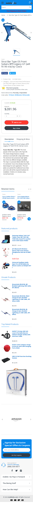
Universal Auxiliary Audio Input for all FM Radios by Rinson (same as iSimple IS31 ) (21, 265)
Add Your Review (6, 70)
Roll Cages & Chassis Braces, (17, 83)
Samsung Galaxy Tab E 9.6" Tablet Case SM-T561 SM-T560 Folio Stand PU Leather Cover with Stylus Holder (21, 238)
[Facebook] (12, 471)
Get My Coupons (17, 455)
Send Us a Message (13, 464)
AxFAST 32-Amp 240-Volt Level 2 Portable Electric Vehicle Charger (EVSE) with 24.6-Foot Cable (21, 333)
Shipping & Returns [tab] (24, 139)
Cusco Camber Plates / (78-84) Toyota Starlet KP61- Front (8, 197)
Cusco (3, 59)
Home (3, 15)
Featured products (9, 228)
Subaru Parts (20, 85)
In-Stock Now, (18, 81)
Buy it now (16, 128)
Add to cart (17, 122)
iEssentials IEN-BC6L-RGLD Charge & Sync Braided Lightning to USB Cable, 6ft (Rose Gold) (21, 298)
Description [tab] (9, 139)
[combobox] (16, 7)
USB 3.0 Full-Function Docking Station (21, 357)
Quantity (6, 113)
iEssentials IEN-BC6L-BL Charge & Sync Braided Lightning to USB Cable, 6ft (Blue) (21, 312)
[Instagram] (21, 471)
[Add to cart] (14, 218)
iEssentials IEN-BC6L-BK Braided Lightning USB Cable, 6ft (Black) (21, 286)
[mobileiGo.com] (11, 2)
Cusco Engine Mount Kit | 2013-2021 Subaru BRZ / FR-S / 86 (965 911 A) (23, 197)
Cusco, (12, 81)
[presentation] (29, 189)
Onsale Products (8, 277)
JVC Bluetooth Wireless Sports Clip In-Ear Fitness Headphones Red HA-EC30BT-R (21, 251)
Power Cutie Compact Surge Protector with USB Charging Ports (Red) (21, 346)
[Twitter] (16, 471)
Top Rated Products (10, 324)
